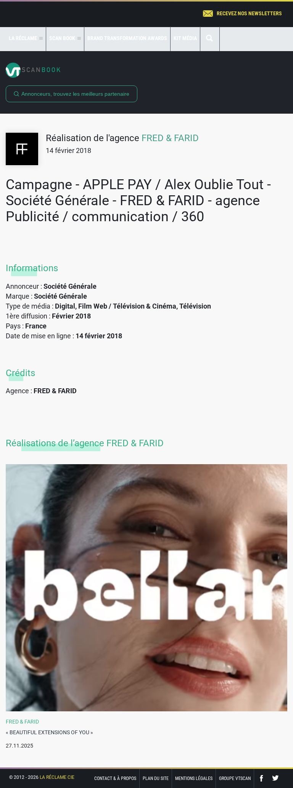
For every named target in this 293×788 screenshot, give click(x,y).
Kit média (185, 38)
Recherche (209, 38)
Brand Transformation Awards (127, 38)
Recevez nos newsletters (249, 13)
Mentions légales (194, 778)
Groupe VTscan (235, 778)
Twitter (275, 778)
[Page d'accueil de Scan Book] (146, 70)
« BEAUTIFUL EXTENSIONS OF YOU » (49, 732)
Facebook (263, 778)
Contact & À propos (115, 778)
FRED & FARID (170, 138)
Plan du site (156, 778)
